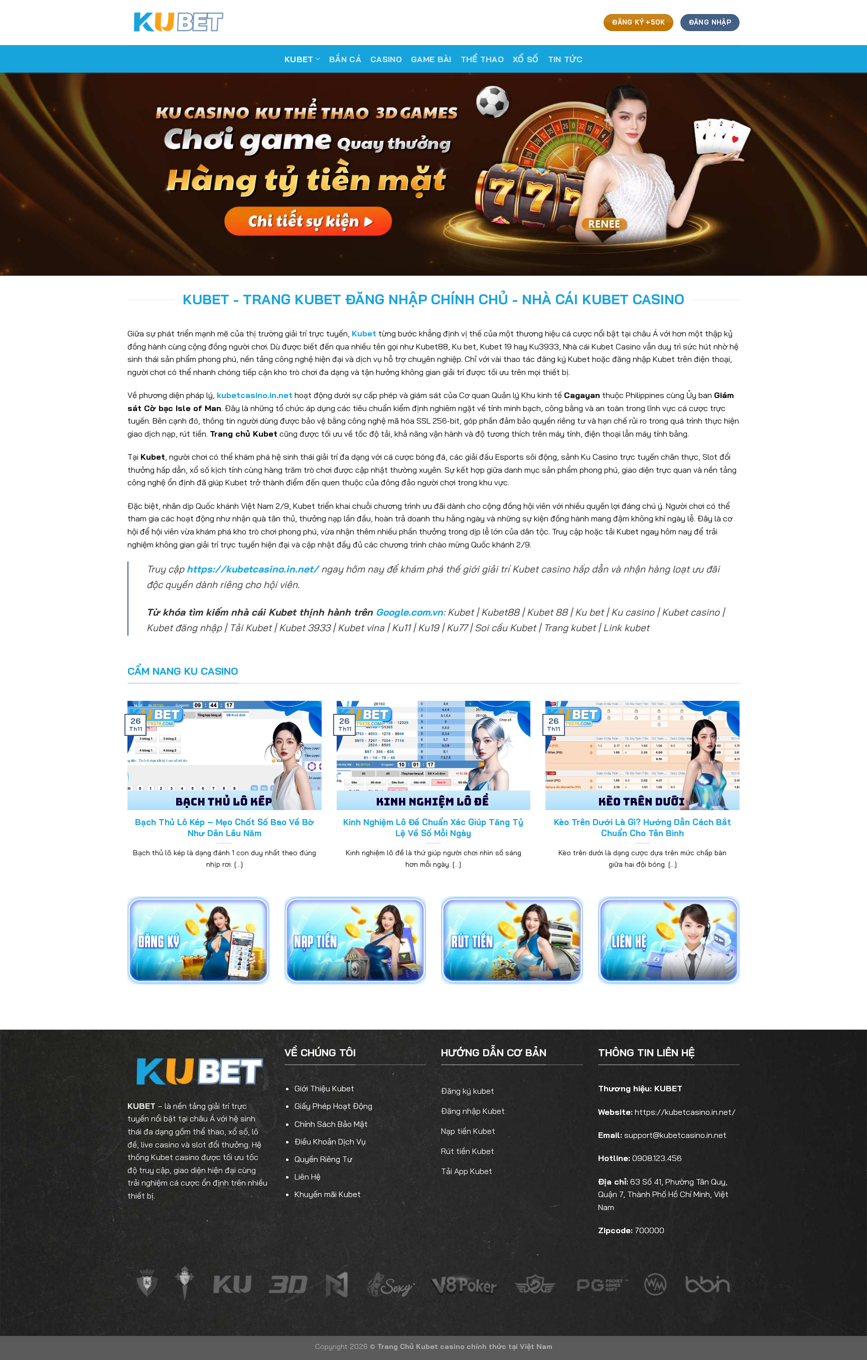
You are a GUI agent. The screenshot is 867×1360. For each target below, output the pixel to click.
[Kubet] (177, 22)
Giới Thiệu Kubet (324, 1088)
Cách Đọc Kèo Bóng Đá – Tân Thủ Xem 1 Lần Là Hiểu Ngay (224, 827)
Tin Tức (565, 59)
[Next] (741, 797)
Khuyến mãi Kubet (328, 1194)
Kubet (299, 59)
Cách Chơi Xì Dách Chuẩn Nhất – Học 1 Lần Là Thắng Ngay (643, 827)
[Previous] (125, 797)
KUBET (141, 1106)
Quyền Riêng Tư (323, 1159)
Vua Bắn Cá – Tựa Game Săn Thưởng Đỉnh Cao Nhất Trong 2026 (433, 827)
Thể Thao (482, 59)
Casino (386, 59)
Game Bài (431, 59)
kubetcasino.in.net (255, 395)
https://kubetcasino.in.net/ (253, 569)
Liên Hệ (308, 1177)
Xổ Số (526, 59)
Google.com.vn (409, 612)
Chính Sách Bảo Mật (331, 1124)
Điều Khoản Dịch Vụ (330, 1141)
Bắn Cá (345, 59)
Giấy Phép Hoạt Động (333, 1106)
